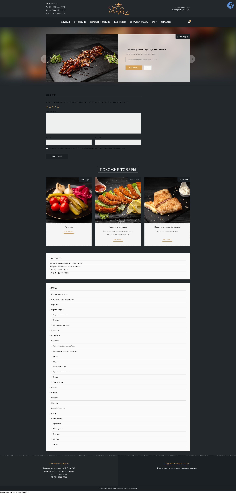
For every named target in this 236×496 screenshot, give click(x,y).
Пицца (54, 392)
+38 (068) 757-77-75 (56, 10)
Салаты (54, 403)
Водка (55, 361)
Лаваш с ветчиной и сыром (167, 227)
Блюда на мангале (59, 294)
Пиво (55, 377)
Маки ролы (58, 429)
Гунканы (57, 424)
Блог (154, 22)
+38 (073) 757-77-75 (56, 13)
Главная (65, 22)
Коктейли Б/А (59, 367)
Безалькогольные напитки (65, 351)
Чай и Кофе (58, 382)
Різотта (54, 398)
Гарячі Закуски (142, 54)
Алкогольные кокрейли (64, 346)
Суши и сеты (56, 418)
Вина (55, 356)
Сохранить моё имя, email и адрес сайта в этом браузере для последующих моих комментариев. (87, 148)
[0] (189, 22)
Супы (53, 413)
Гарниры (55, 304)
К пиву (153, 54)
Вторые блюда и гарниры (62, 299)
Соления (69, 227)
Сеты (55, 444)
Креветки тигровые (118, 227)
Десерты (55, 330)
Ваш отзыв (51, 112)
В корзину (134, 68)
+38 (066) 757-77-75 (56, 7)
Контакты (166, 22)
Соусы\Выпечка (58, 408)
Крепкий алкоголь (61, 372)
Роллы (56, 439)
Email (98, 138)
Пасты (54, 387)
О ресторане (80, 22)
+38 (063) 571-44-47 (181, 10)
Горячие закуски (60, 315)
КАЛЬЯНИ (55, 335)
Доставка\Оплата (139, 22)
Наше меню (120, 22)
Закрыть (25, 492)
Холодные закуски (61, 325)
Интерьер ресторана (100, 22)
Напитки (55, 341)
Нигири (56, 434)
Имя (48, 138)
